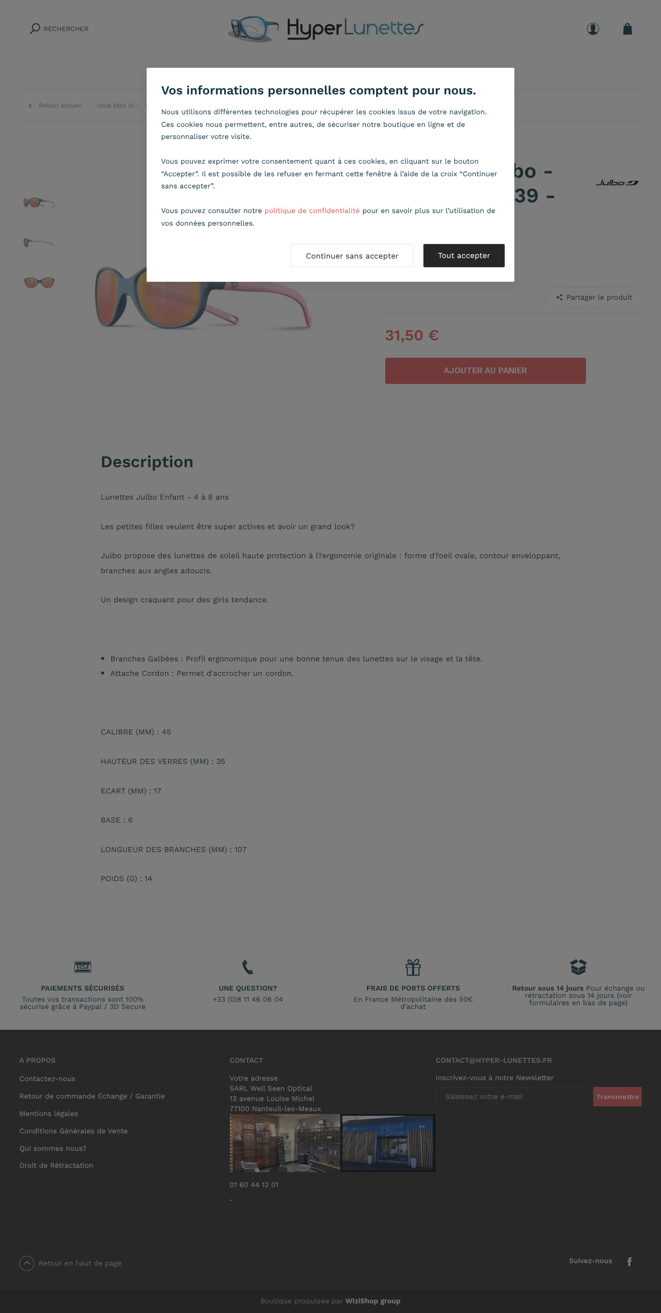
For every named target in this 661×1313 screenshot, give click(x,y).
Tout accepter (464, 255)
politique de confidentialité (312, 210)
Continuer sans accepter (352, 255)
